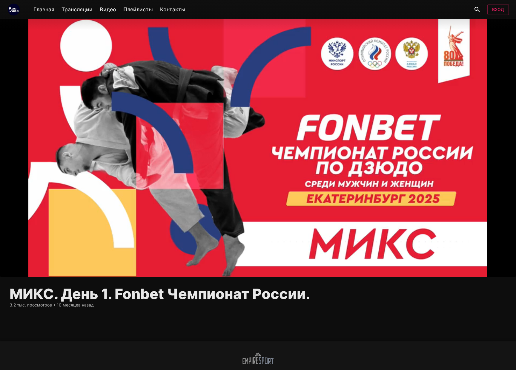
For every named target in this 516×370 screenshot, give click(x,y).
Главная (43, 9)
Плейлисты (138, 9)
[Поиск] (477, 9)
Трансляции (77, 9)
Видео (108, 9)
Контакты (172, 9)
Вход (498, 9)
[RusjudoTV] (13, 9)
